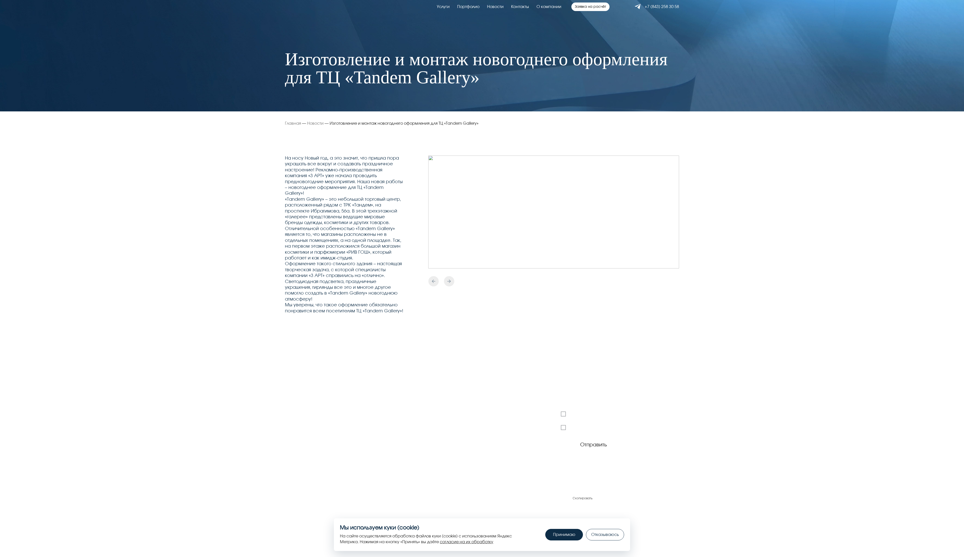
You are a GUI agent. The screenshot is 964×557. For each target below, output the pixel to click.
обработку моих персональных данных (639, 427)
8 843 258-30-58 (301, 489)
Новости (495, 7)
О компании (548, 7)
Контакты (520, 7)
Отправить (593, 444)
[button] (433, 281)
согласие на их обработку (466, 542)
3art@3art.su (581, 489)
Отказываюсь (605, 535)
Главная (293, 123)
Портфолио (468, 7)
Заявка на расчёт (590, 7)
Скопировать (582, 498)
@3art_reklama (663, 491)
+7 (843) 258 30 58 (662, 7)
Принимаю (564, 535)
